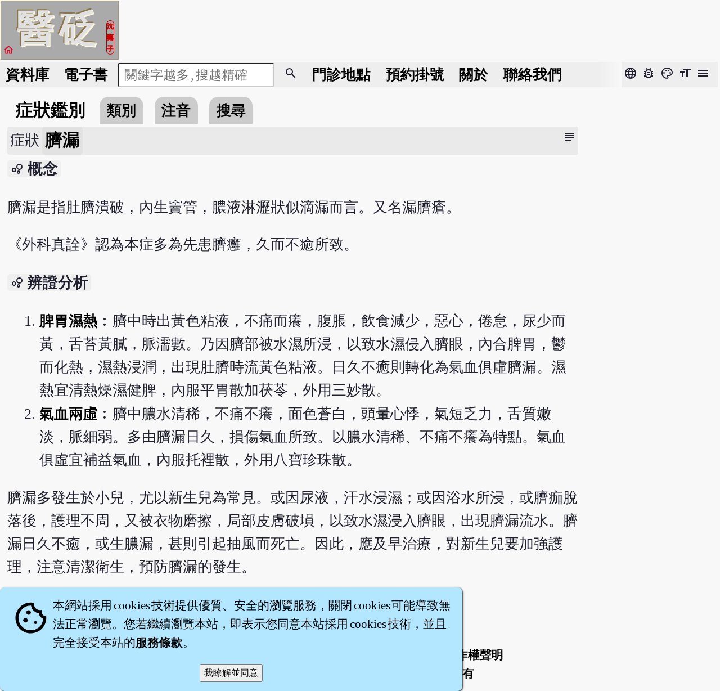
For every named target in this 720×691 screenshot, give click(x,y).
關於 (473, 74)
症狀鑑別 (51, 110)
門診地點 (341, 74)
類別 (121, 110)
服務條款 (159, 642)
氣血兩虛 (68, 414)
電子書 (86, 74)
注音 (176, 110)
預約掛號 (415, 74)
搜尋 (231, 110)
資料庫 (28, 74)
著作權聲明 (473, 655)
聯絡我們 (532, 74)
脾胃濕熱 (68, 321)
